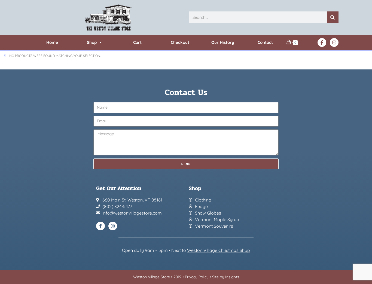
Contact (265, 42)
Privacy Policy (197, 276)
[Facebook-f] (322, 42)
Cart (137, 42)
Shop (92, 42)
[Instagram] (334, 42)
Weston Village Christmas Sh (216, 250)
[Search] (333, 17)
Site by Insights (225, 276)
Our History (222, 42)
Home (52, 42)
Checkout (180, 42)
